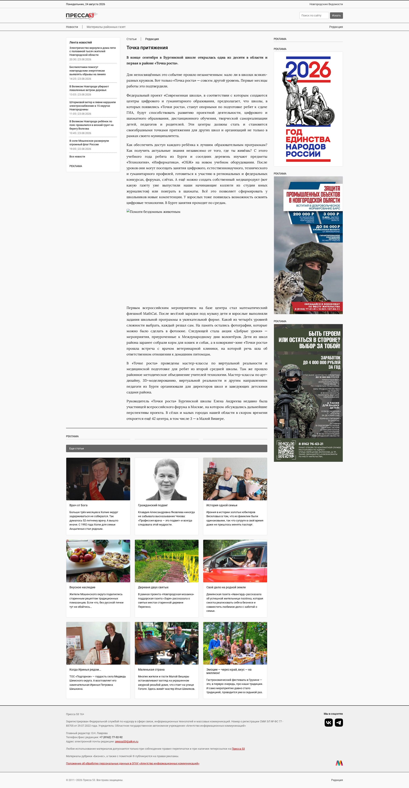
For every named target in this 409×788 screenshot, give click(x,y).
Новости (72, 27)
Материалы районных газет (106, 27)
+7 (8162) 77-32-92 (110, 737)
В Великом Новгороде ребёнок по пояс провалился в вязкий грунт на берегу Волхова (91, 125)
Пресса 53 (238, 748)
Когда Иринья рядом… (85, 669)
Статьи (132, 39)
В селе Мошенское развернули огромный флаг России (89, 142)
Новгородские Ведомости (326, 4)
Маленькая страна (151, 669)
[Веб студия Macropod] (339, 763)
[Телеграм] (339, 723)
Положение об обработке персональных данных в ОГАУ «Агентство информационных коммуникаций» (132, 763)
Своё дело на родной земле (226, 587)
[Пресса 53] (128, 16)
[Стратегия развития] (308, 109)
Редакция (336, 27)
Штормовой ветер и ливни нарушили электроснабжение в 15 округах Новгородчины (92, 106)
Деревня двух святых (153, 587)
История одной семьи (221, 505)
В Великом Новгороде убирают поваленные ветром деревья (89, 88)
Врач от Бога (78, 505)
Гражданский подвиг (153, 505)
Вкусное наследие (82, 587)
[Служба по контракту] (308, 393)
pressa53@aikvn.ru (126, 741)
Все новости (77, 156)
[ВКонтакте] (329, 723)
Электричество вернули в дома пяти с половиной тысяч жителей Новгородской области (92, 51)
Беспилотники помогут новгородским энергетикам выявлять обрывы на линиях (87, 70)
